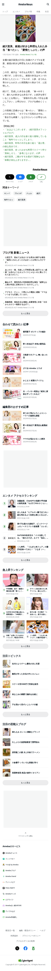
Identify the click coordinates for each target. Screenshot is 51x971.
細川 (38, 193)
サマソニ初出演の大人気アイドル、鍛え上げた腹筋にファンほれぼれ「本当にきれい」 (38, 592)
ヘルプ (42, 930)
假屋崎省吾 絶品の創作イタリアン (26, 772)
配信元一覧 (10, 930)
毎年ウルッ (8, 199)
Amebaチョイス (11, 853)
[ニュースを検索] (47, 4)
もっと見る (25, 313)
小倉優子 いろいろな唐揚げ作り (25, 762)
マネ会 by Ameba (11, 865)
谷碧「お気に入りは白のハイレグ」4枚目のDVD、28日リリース (15, 637)
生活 (47, 11)
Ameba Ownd (10, 876)
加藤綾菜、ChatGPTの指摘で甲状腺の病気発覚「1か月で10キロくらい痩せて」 (32, 503)
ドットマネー (10, 859)
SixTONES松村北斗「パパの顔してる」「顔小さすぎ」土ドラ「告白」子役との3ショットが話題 (32, 538)
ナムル (29, 193)
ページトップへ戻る (25, 836)
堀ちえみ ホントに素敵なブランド (26, 732)
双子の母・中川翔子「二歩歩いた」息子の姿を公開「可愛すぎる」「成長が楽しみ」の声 (38, 615)
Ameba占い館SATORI (13, 905)
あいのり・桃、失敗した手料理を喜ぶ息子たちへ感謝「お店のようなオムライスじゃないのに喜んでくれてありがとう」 (26, 272)
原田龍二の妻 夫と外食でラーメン (26, 752)
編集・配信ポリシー (27, 930)
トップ (5, 11)
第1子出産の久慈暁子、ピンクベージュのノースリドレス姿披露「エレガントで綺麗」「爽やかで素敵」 (32, 526)
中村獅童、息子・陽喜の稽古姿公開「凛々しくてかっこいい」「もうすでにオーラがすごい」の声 (15, 592)
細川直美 (21, 199)
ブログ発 (28, 11)
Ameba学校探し (11, 917)
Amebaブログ (10, 870)
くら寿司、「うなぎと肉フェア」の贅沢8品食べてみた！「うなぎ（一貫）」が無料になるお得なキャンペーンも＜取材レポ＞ (32, 550)
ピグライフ (9, 900)
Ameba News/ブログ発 (28, 54)
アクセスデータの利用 (25, 941)
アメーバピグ (10, 882)
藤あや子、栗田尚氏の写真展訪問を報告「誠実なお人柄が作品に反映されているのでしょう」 (26, 283)
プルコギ (18, 193)
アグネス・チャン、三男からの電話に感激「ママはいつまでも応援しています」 (26, 293)
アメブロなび (10, 911)
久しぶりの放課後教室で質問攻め (25, 742)
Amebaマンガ (10, 894)
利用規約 (14, 935)
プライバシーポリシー (31, 935)
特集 (38, 11)
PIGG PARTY (10, 888)
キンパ (7, 193)
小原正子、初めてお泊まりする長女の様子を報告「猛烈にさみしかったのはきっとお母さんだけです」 (25, 259)
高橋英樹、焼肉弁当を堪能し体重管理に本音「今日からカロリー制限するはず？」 (26, 303)
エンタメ (16, 11)
